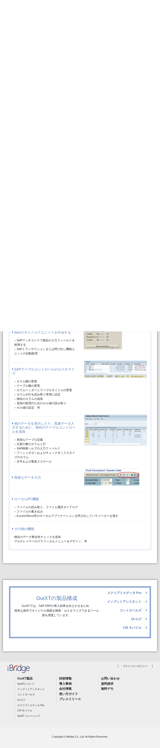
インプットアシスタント (124, 601)
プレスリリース (70, 699)
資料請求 (107, 683)
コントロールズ (130, 610)
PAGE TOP (152, 722)
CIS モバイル (132, 627)
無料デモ (107, 688)
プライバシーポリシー (135, 666)
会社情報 (65, 688)
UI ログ (136, 619)
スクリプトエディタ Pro (124, 593)
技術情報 (65, 678)
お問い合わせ (110, 678)
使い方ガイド (68, 694)
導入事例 (65, 683)
